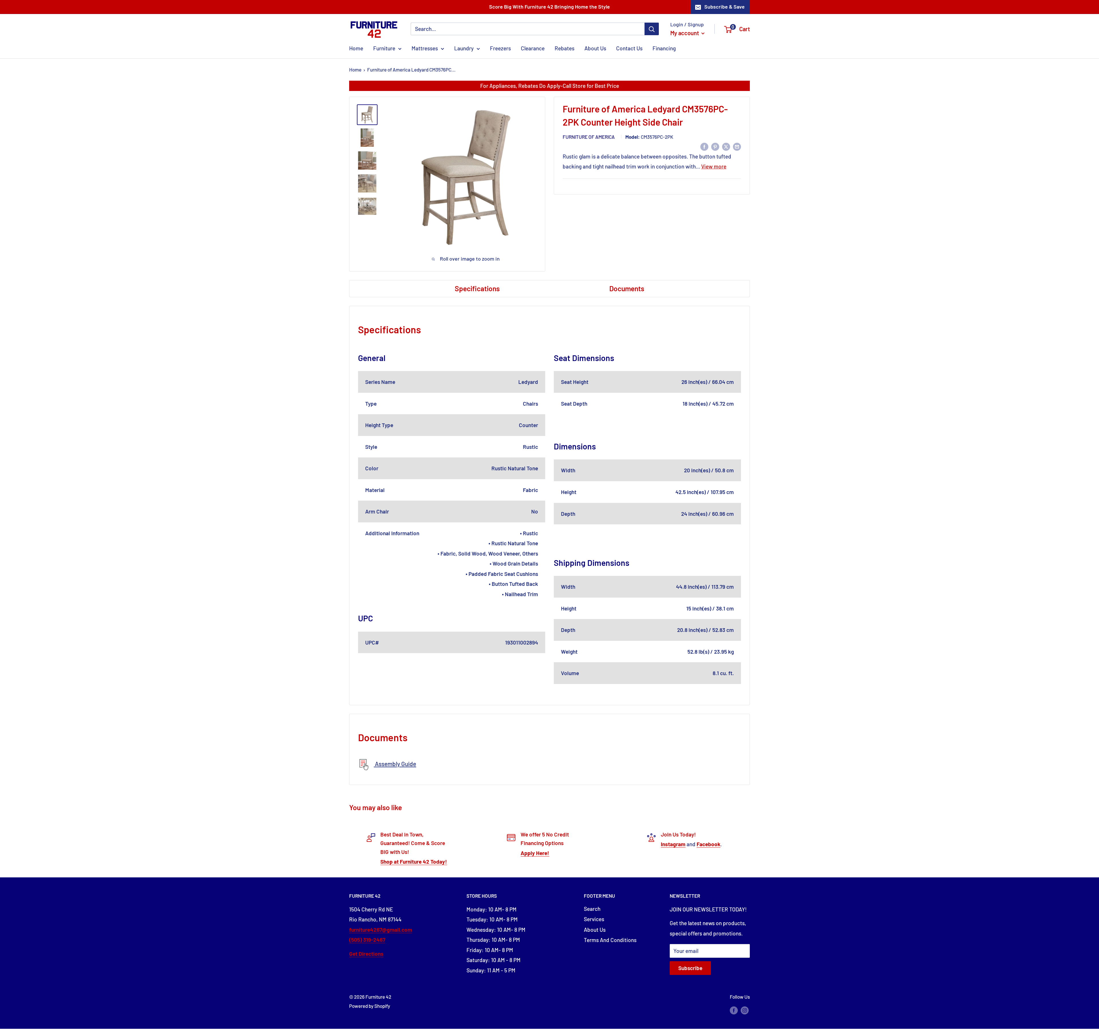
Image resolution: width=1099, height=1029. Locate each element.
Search (592, 908)
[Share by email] (737, 146)
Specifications (477, 288)
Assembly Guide (395, 763)
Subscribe (690, 968)
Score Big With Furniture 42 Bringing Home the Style (549, 6)
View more (713, 166)
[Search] (652, 29)
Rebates (564, 48)
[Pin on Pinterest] (715, 146)
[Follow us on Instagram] (745, 1010)
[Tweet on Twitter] (726, 146)
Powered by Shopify (369, 1006)
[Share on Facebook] (704, 146)
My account (685, 32)
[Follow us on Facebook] (734, 1010)
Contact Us (629, 48)
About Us (595, 48)
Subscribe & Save (724, 6)
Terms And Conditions (610, 940)
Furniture (384, 48)
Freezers (500, 48)
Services (594, 919)
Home (356, 48)
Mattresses (425, 48)
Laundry (464, 48)
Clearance (533, 48)
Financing (664, 48)
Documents (626, 288)
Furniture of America (589, 137)
